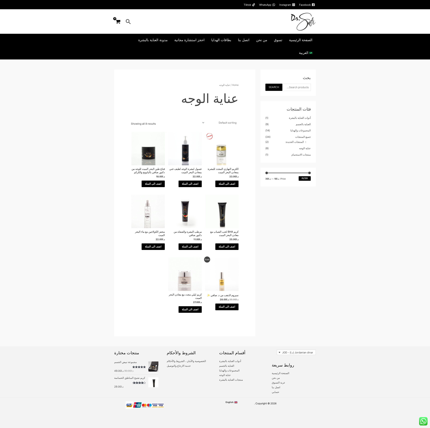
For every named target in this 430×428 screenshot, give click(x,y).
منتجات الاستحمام (301, 154)
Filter (305, 178)
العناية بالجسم (303, 124)
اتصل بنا (243, 40)
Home (235, 85)
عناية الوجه (305, 148)
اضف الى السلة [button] (227, 183)
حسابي (275, 392)
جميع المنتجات (303, 136)
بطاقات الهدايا (221, 40)
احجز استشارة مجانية (189, 40)
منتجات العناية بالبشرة (231, 379)
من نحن (261, 40)
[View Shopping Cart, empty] (118, 21)
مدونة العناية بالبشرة (153, 40)
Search (274, 87)
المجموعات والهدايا (300, 130)
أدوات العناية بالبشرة (300, 117)
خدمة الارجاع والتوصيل (179, 365)
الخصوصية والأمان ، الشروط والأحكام (186, 361)
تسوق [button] (278, 40)
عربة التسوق (278, 382)
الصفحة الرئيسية (300, 40)
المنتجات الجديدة (295, 141)
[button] (128, 21)
